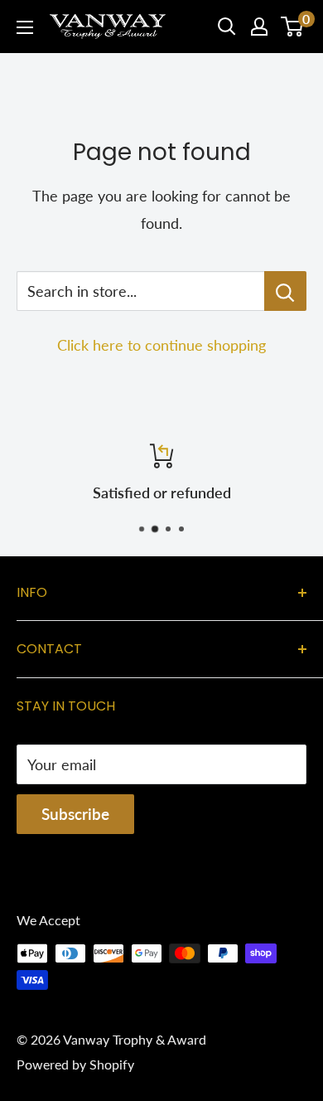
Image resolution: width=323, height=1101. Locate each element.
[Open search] (227, 26)
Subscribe (75, 813)
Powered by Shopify (75, 1064)
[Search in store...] (285, 291)
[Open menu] (25, 27)
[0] (292, 26)
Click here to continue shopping (161, 345)
